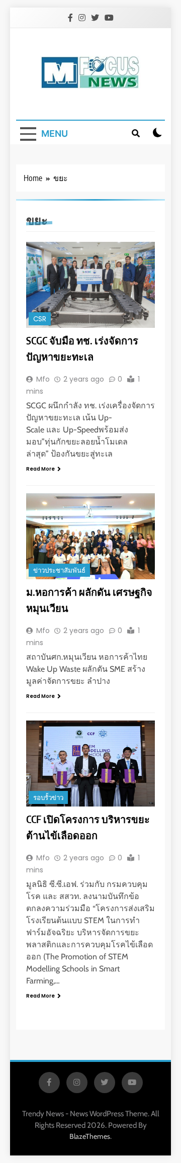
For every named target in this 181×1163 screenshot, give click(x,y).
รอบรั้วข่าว (48, 797)
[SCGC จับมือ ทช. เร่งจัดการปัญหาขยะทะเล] (90, 285)
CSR (39, 319)
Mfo (43, 379)
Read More (40, 469)
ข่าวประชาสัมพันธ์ (59, 570)
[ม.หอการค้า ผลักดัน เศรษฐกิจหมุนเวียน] (90, 536)
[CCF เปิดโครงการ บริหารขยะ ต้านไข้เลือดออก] (90, 764)
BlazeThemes (89, 1136)
